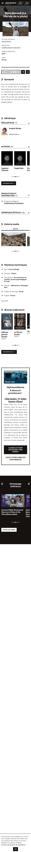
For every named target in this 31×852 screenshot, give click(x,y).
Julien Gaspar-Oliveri (17, 400)
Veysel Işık (19, 168)
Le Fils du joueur (18, 333)
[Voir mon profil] (27, 3)
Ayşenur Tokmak (5, 169)
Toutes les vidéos (9, 530)
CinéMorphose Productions (11, 48)
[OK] (15, 849)
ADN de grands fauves (4, 334)
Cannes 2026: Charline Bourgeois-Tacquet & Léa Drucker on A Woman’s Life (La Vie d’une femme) (12, 513)
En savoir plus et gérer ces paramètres (13, 844)
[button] (23, 235)
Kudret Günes (6, 41)
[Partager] (23, 72)
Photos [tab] (15, 229)
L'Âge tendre (11, 398)
